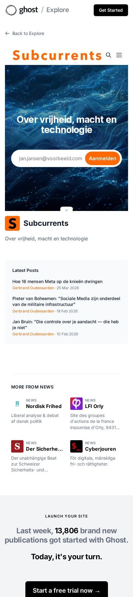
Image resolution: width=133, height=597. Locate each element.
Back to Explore (28, 33)
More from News (32, 386)
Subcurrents (46, 223)
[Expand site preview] (66, 211)
